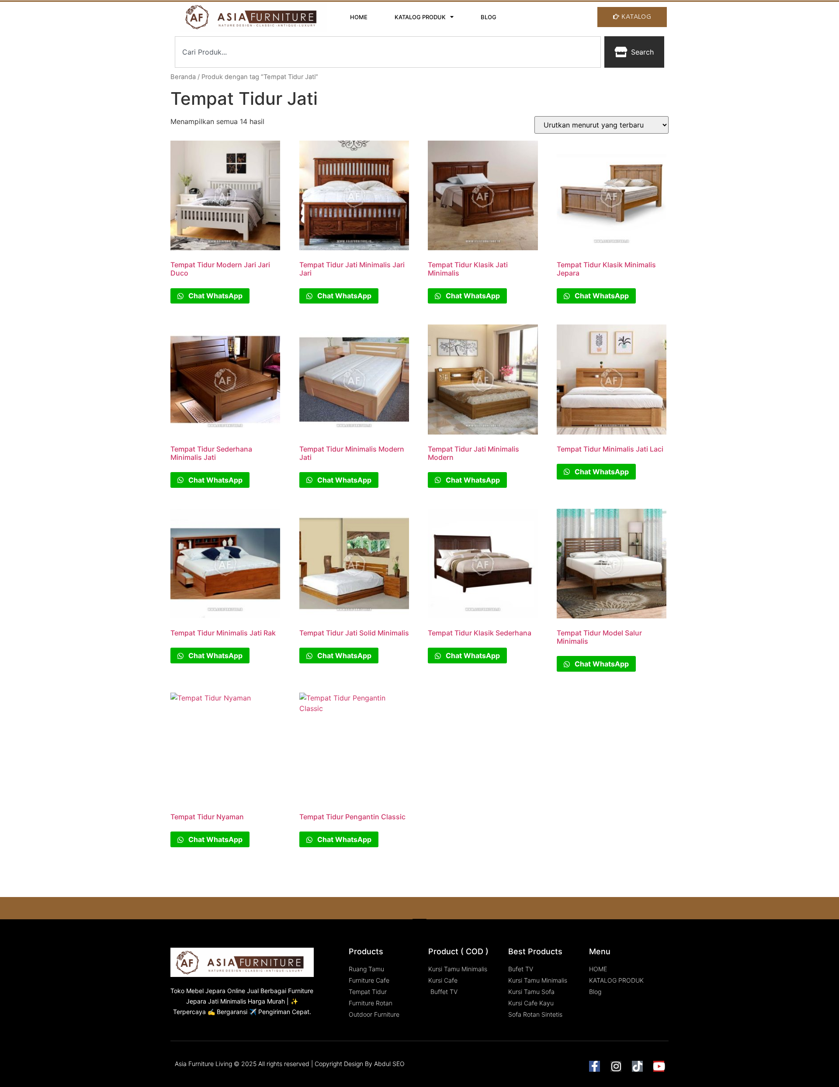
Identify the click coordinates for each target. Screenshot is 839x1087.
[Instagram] (615, 1066)
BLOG (488, 17)
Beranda (183, 77)
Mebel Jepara (205, 990)
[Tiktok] (637, 1066)
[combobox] (388, 52)
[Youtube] (658, 1066)
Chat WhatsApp (215, 295)
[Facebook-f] (594, 1066)
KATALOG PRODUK (420, 17)
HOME (358, 17)
